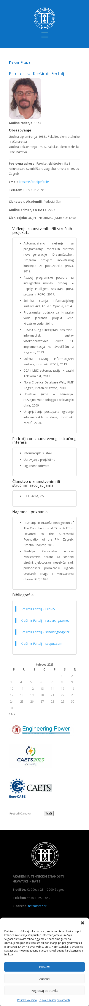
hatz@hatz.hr (37, 906)
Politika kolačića (27, 1000)
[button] (82, 923)
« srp (12, 713)
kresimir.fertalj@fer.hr (34, 182)
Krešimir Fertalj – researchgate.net (45, 620)
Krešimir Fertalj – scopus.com (41, 643)
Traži (49, 813)
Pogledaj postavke (45, 990)
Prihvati (44, 967)
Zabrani (44, 979)
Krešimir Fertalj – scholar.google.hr (45, 632)
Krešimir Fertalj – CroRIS (38, 609)
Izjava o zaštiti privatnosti (54, 1000)
